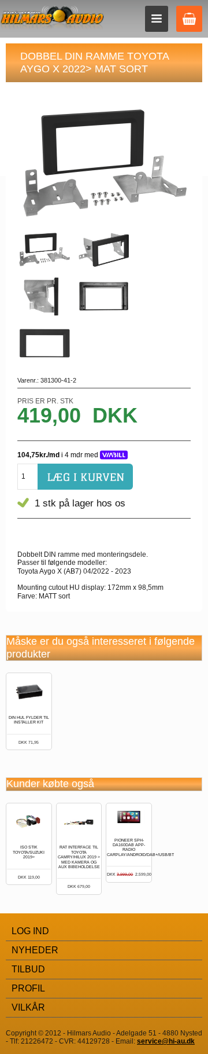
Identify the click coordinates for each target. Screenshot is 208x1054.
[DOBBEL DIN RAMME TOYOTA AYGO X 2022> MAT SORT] (46, 251)
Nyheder (35, 950)
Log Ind (30, 931)
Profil (28, 988)
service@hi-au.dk (166, 1041)
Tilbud (28, 969)
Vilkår (28, 1007)
